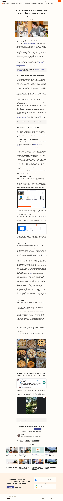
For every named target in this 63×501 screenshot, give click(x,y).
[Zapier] (4, 1)
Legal (53, 498)
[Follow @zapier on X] (12, 496)
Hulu (40, 144)
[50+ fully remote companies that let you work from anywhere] (12, 450)
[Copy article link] (33, 19)
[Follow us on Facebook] (9, 496)
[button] (37, 429)
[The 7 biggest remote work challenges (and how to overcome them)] (25, 450)
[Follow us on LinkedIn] (11, 496)
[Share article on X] (29, 19)
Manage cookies (50, 498)
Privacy (56, 498)
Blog (4, 3)
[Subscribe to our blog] (15, 496)
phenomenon (32, 43)
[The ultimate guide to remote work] (12, 462)
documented (27, 43)
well (24, 43)
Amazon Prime (36, 144)
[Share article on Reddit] (32, 19)
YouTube (18, 145)
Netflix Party (37, 141)
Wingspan (22, 270)
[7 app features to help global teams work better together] (38, 450)
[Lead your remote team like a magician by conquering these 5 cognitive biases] (38, 462)
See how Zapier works (19, 487)
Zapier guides (53, 3)
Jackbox (30, 273)
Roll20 (37, 288)
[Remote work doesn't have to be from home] (51, 462)
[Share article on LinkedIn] (30, 19)
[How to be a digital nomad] (51, 450)
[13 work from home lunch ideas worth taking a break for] (25, 462)
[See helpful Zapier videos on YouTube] (14, 496)
